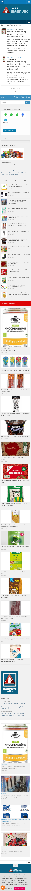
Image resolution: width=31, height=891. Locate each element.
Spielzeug (3, 793)
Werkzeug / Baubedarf (7, 821)
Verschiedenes (26, 819)
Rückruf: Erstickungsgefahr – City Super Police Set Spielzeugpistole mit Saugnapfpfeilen (17, 201)
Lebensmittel (10, 29)
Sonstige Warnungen (17, 819)
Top (9, 848)
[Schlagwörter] (25, 180)
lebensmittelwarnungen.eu (7, 711)
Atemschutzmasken (6, 819)
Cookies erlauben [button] (19, 888)
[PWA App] (14, 97)
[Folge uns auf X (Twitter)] (22, 97)
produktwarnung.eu (5, 701)
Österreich (18, 57)
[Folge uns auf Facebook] (19, 97)
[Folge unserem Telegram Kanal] (29, 97)
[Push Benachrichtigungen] (3, 887)
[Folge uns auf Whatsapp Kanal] (26, 97)
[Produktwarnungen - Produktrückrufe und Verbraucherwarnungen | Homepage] (15, 10)
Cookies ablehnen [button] (7, 888)
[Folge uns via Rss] (24, 97)
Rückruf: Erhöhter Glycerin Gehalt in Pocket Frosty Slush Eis (15, 370)
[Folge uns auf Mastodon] (17, 97)
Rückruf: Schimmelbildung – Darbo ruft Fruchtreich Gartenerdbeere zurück (17, 34)
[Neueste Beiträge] (6, 180)
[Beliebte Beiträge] (15, 180)
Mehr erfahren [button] (24, 884)
